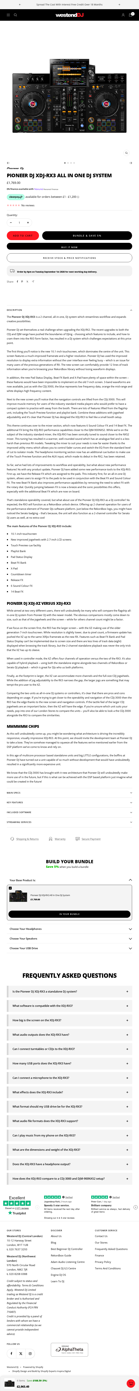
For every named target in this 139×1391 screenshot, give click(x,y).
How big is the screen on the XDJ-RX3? (37, 1020)
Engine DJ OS (58, 1274)
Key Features (15, 802)
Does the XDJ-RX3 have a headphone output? (41, 1164)
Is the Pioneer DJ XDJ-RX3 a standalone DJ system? (45, 991)
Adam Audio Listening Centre (68, 1262)
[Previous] (8, 163)
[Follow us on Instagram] (30, 1353)
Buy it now (69, 247)
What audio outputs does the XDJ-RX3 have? (41, 1035)
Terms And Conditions (108, 1268)
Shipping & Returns (27, 839)
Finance (99, 1255)
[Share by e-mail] (33, 281)
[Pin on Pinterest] (22, 281)
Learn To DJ (57, 1281)
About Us (56, 1236)
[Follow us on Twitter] (20, 1353)
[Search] (15, 14)
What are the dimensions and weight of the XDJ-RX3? (46, 1150)
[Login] (123, 14)
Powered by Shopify (33, 1367)
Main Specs (14, 792)
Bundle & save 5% (87, 235)
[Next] (130, 163)
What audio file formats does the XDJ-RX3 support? (45, 1121)
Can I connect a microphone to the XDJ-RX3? (41, 1078)
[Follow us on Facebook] (11, 1353)
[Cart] (130, 14)
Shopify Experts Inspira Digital (55, 1371)
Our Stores (101, 1242)
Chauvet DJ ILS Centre (63, 1268)
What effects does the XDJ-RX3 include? (38, 1092)
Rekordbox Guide (61, 1255)
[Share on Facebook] (17, 281)
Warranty (60, 839)
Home (10, 26)
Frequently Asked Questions (111, 1249)
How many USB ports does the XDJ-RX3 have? (42, 1063)
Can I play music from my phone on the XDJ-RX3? (44, 1135)
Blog (53, 1242)
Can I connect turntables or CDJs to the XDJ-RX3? (44, 1049)
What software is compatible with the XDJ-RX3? (43, 1006)
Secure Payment (91, 839)
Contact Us (101, 1236)
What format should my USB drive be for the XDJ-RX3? (47, 1106)
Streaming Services (19, 822)
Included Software (19, 812)
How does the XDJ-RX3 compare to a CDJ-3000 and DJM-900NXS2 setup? (59, 1178)
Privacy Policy (103, 1262)
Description (14, 310)
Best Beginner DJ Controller (67, 1249)
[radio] (69, 902)
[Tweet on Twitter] (27, 281)
